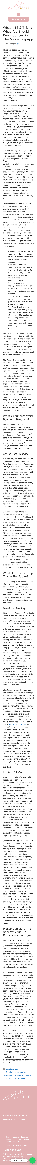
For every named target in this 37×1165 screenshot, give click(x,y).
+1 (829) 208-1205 (12, 1150)
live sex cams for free (17, 724)
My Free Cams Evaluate (15, 1078)
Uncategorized (12, 1069)
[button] (18, 14)
